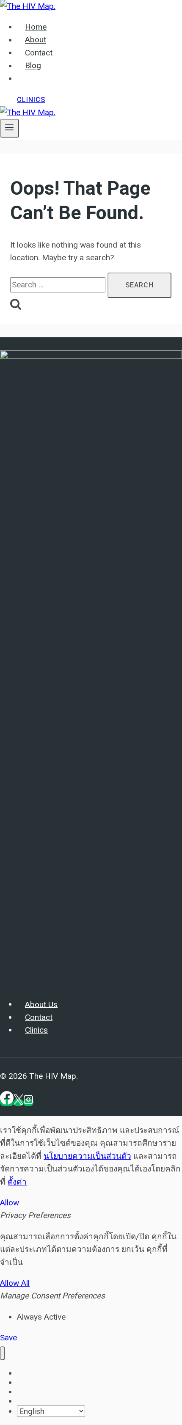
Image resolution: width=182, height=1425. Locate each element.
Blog (33, 66)
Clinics (31, 100)
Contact (38, 53)
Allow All (15, 1283)
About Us (41, 1004)
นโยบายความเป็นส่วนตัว (87, 1156)
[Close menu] (2, 1353)
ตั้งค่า (17, 1182)
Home (36, 27)
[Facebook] (7, 1102)
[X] (18, 1102)
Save (8, 1337)
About (35, 40)
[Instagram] (28, 1102)
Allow (9, 1202)
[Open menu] (9, 128)
